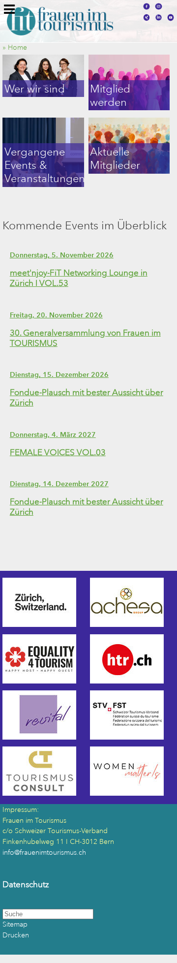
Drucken (15, 935)
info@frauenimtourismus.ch (44, 852)
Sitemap (15, 924)
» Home (17, 47)
